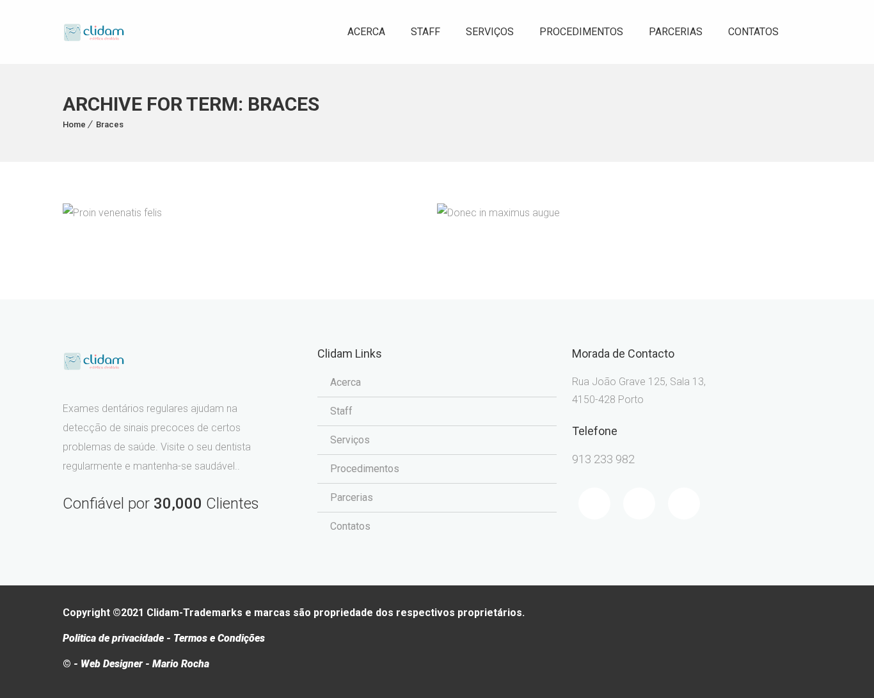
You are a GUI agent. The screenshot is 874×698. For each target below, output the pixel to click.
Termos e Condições (219, 638)
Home (74, 124)
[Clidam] (94, 32)
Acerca (366, 32)
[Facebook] (594, 504)
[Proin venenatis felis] (96, 217)
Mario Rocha (180, 664)
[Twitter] (639, 504)
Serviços (490, 32)
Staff (425, 32)
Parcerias (676, 32)
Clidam (163, 613)
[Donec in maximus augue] (470, 217)
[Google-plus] (684, 504)
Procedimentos (581, 32)
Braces (109, 124)
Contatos (753, 32)
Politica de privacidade (113, 638)
